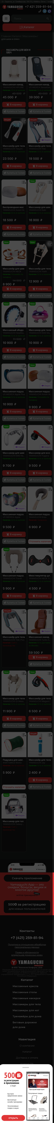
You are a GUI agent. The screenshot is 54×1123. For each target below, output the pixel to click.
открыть (13, 1118)
